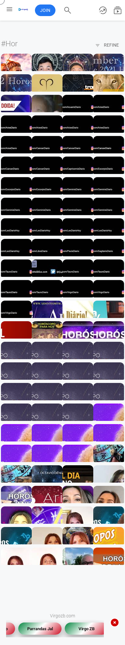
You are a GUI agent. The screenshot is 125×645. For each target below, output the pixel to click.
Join (45, 10)
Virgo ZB (84, 628)
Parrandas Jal (37, 628)
